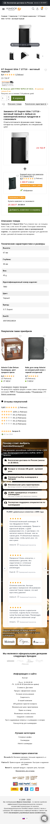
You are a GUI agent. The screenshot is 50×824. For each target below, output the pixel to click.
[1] (5, 74)
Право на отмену (25, 710)
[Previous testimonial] (5, 568)
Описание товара (15, 104)
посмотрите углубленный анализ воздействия (27, 813)
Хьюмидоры (37, 392)
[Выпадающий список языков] (25, 818)
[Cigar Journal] (24, 641)
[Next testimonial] (45, 568)
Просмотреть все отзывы (25, 771)
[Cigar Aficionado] (9, 641)
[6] (9, 376)
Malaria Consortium (24, 802)
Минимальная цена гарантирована (23, 485)
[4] (11, 74)
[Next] (47, 104)
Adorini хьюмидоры (8, 394)
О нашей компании (25, 700)
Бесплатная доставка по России (26, 3)
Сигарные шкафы (23, 392)
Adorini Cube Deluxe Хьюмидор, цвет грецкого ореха (10, 369)
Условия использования (25, 694)
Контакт (25, 678)
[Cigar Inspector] (38, 641)
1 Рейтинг (19, 74)
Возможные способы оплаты (25, 713)
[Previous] (2, 104)
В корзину (18, 98)
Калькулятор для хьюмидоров (25, 723)
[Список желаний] (46, 10)
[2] (7, 74)
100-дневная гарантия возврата (25, 704)
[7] (34, 376)
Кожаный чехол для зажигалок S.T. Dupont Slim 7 (31, 175)
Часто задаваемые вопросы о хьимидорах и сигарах (25, 720)
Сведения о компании (25, 717)
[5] (14, 74)
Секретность (25, 697)
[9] (12, 376)
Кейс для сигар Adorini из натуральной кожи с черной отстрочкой (35, 369)
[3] (9, 74)
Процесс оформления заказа (25, 691)
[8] (11, 376)
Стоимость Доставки (25, 687)
